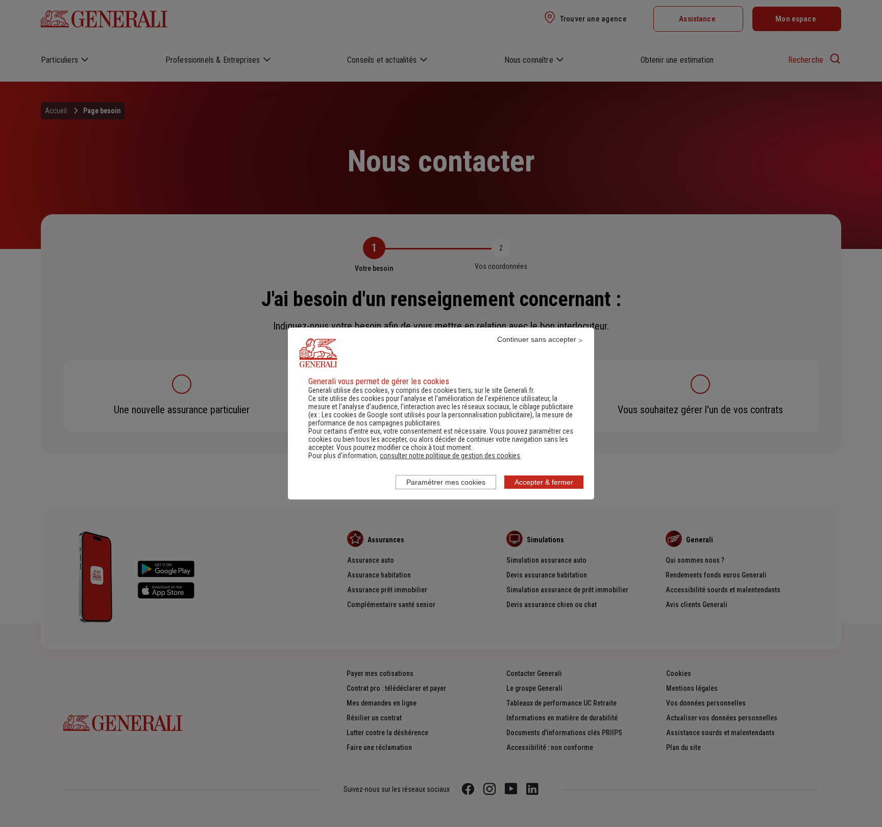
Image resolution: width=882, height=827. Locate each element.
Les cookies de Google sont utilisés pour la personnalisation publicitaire (426, 415)
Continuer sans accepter (536, 339)
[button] (450, 456)
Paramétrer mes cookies (445, 482)
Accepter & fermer (543, 482)
